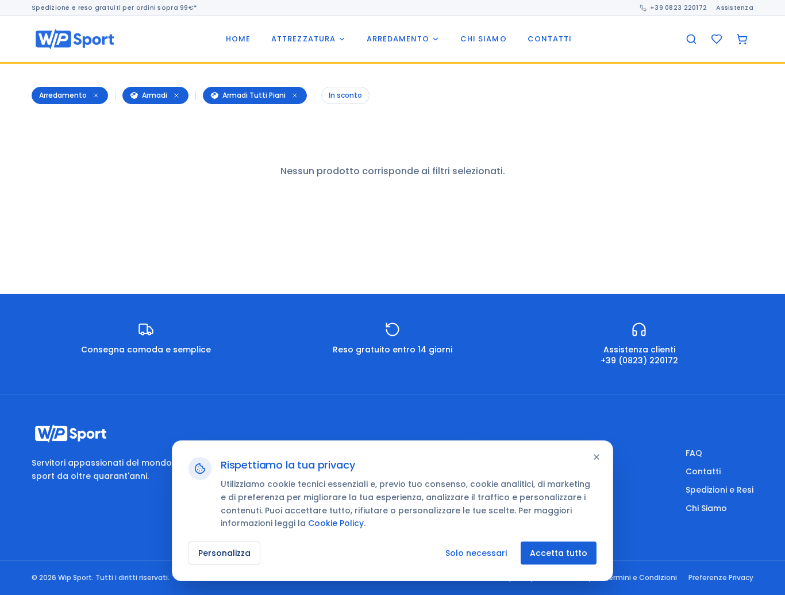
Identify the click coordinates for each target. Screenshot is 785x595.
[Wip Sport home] (75, 39)
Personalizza (224, 553)
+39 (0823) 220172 (639, 360)
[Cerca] (691, 39)
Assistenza (734, 7)
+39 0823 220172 (678, 7)
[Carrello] (741, 39)
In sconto (345, 95)
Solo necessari (476, 553)
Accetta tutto (558, 553)
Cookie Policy (336, 523)
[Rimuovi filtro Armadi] (176, 95)
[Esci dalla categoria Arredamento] (96, 95)
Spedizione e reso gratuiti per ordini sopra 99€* (114, 7)
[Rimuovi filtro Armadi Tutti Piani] (294, 95)
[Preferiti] (716, 39)
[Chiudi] (596, 457)
